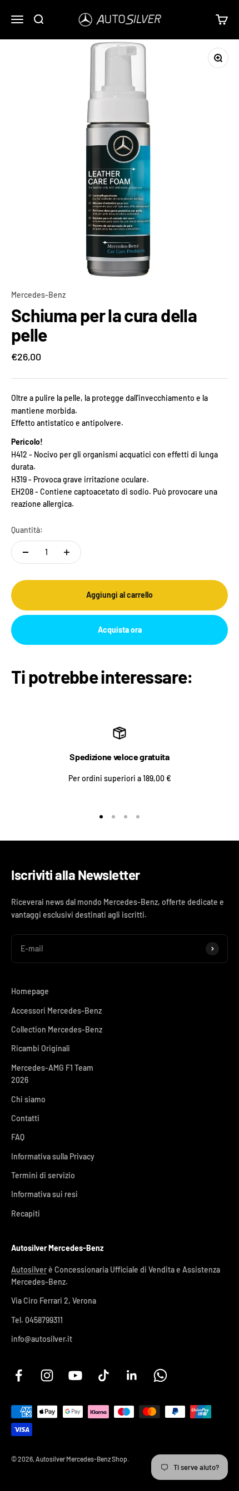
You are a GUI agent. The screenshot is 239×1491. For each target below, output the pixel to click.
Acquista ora (120, 629)
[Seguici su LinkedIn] (132, 1375)
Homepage (30, 991)
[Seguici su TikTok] (103, 1375)
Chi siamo (28, 1099)
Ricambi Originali (40, 1048)
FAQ (17, 1137)
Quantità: (27, 530)
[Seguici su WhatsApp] (160, 1375)
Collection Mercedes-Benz (56, 1029)
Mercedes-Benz (38, 294)
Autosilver (29, 1269)
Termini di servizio (43, 1175)
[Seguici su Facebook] (18, 1375)
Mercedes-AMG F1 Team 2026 (52, 1074)
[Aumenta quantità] (67, 552)
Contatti (25, 1118)
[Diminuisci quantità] (25, 552)
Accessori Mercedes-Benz (56, 1010)
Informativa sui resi (44, 1194)
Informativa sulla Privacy (52, 1156)
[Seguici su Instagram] (46, 1375)
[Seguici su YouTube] (75, 1375)
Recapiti (25, 1213)
